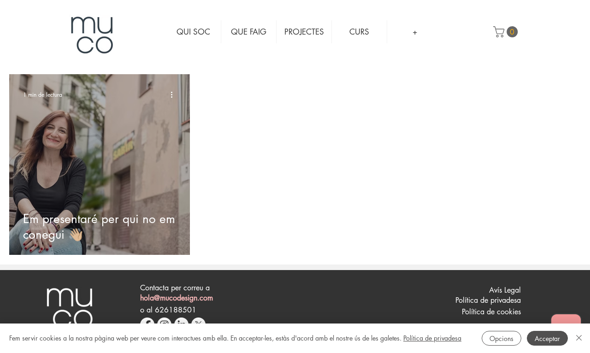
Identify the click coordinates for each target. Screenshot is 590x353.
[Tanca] (578, 338)
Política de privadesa (432, 338)
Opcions (501, 338)
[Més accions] (174, 94)
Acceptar (547, 338)
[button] (506, 31)
